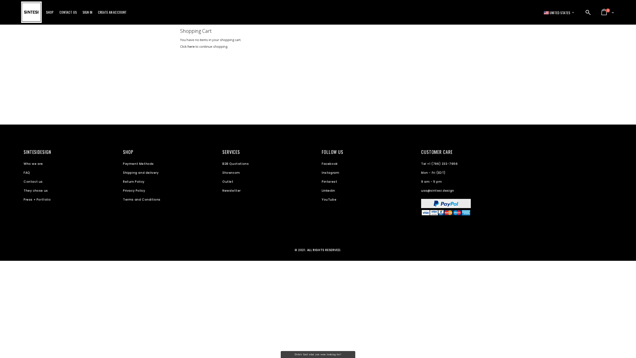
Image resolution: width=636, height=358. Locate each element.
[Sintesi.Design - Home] (31, 15)
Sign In (87, 12)
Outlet (228, 181)
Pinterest (329, 181)
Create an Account (112, 12)
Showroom (231, 173)
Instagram (330, 173)
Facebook (330, 164)
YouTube (329, 199)
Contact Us (68, 12)
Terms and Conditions (141, 199)
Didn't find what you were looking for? (318, 354)
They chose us (36, 190)
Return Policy (134, 181)
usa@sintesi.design (437, 190)
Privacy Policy (134, 190)
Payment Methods (138, 164)
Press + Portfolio (37, 199)
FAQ (27, 173)
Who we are (33, 164)
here (191, 46)
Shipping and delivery (141, 173)
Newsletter (231, 190)
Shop (50, 12)
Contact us (33, 181)
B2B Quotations (235, 164)
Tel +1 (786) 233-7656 (439, 164)
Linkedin (328, 190)
